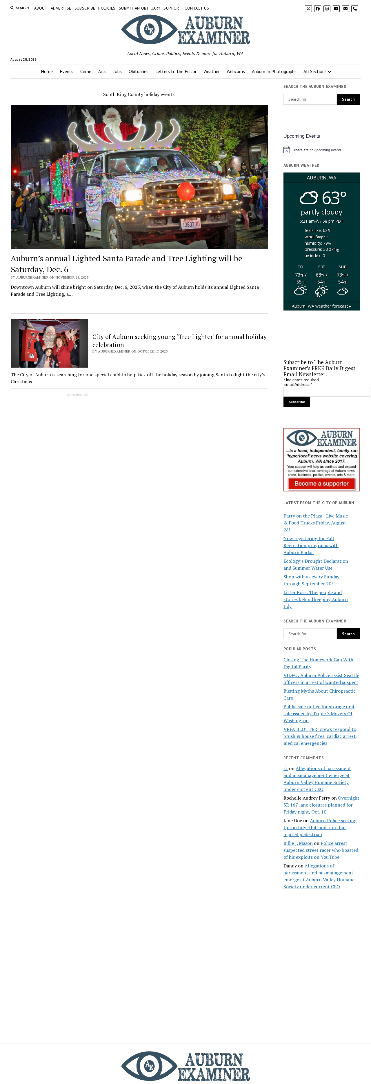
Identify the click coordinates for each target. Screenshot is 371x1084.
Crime (85, 71)
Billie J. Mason (298, 843)
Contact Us (197, 8)
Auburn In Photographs (274, 71)
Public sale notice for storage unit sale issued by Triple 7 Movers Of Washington (319, 713)
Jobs (117, 71)
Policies (106, 8)
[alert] (321, 149)
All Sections (315, 71)
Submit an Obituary (140, 8)
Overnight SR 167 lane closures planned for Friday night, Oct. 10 (321, 805)
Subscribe (84, 8)
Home (47, 71)
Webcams (236, 71)
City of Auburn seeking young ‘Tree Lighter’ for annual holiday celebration (179, 341)
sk (285, 768)
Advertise (61, 8)
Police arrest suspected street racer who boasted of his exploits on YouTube (320, 850)
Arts (102, 71)
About (41, 8)
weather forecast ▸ (321, 306)
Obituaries (138, 71)
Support (172, 8)
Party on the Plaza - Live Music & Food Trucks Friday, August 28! (315, 523)
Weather (211, 71)
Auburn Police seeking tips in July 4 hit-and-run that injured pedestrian (320, 827)
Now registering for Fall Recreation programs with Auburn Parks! (311, 545)
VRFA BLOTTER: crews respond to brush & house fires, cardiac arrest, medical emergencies (320, 736)
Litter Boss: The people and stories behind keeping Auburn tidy (315, 599)
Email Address (297, 384)
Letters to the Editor (176, 71)
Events (66, 71)
